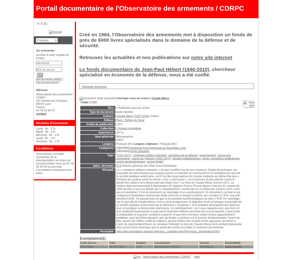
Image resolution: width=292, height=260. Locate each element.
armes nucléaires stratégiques (221, 158)
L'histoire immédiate (128, 128)
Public (85, 102)
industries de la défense (183, 155)
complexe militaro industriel (150, 155)
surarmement (207, 155)
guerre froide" (155, 161)
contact (41, 113)
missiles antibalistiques (186, 158)
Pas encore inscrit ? (48, 82)
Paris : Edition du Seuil (130, 120)
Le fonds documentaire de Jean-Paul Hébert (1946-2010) (144, 69)
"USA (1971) (124, 155)
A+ (46, 23)
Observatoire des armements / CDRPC (167, 256)
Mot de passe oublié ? (49, 79)
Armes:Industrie (139, 151)
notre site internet (211, 57)
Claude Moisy (160, 98)
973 (118, 165)
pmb (197, 256)
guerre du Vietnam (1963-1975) (151, 158)
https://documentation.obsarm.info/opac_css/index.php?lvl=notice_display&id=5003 (168, 231)
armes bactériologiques (131, 161)
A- (38, 23)
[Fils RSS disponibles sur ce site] (137, 256)
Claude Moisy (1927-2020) (133, 116)
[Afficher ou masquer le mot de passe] (64, 69)
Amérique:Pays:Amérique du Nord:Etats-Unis (158, 148)
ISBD (94, 102)
